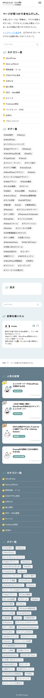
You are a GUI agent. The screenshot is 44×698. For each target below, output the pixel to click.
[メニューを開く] (39, 2)
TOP (4, 363)
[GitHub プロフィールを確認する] (37, 326)
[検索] (37, 45)
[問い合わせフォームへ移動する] (33, 326)
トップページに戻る (11, 32)
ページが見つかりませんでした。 (22, 363)
